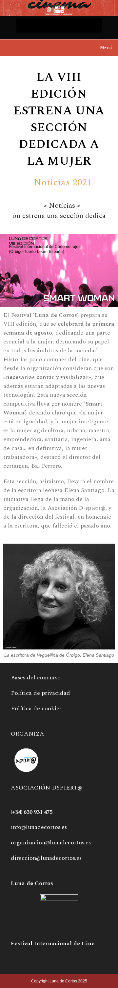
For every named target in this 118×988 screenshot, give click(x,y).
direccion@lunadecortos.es (46, 858)
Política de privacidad (40, 693)
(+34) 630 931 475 (32, 812)
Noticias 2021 (63, 182)
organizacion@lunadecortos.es (51, 842)
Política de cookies (36, 708)
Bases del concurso (36, 677)
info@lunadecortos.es (39, 827)
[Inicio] (39, 206)
